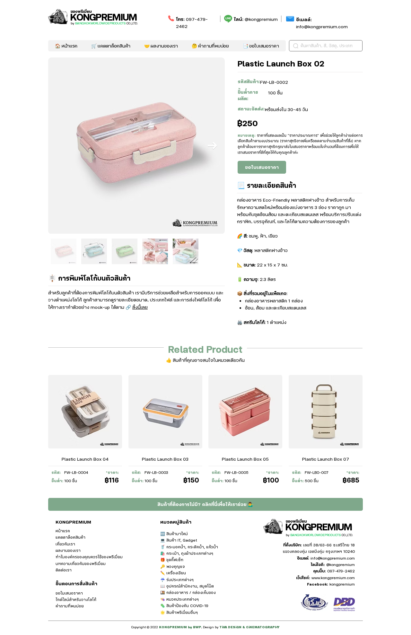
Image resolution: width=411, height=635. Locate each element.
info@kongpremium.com (322, 23)
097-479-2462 (341, 571)
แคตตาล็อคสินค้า (70, 537)
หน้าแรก (63, 531)
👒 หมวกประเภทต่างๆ (179, 599)
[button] (261, 45)
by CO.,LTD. (104, 23)
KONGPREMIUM (103, 16)
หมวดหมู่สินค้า (175, 521)
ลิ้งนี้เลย (140, 307)
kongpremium (342, 584)
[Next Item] (212, 146)
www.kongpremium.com (333, 577)
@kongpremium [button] (261, 19)
